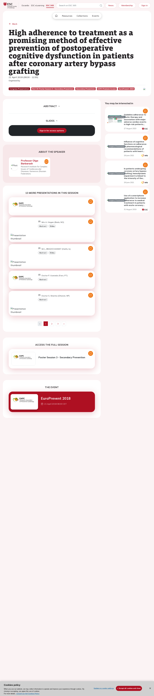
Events (95, 15)
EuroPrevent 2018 (56, 398)
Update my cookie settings (104, 688)
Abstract (43, 226)
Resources (67, 15)
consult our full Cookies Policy (27, 693)
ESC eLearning (37, 5)
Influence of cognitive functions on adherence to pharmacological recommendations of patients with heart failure (135, 147)
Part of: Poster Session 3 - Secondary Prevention (52, 89)
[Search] (101, 6)
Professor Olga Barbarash (29, 162)
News (111, 5)
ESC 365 (50, 5)
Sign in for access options (52, 130)
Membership (127, 5)
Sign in (144, 5)
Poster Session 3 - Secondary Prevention (61, 357)
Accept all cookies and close (130, 688)
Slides (52, 226)
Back (14, 24)
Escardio (25, 5)
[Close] (150, 688)
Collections (82, 15)
